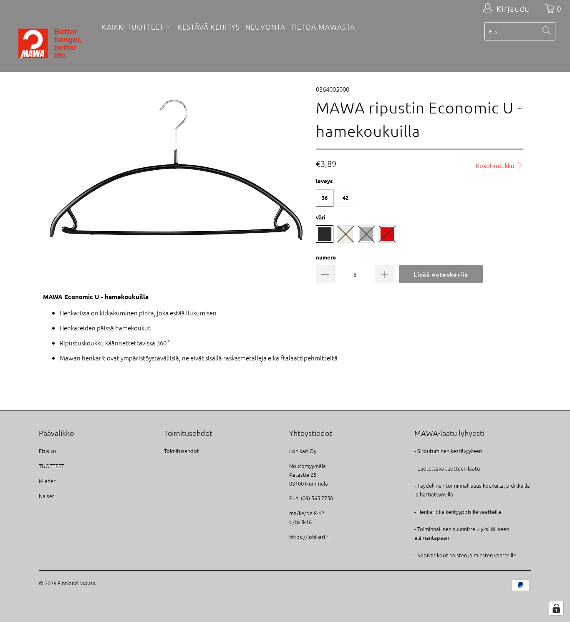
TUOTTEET (51, 466)
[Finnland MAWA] (49, 44)
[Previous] (53, 165)
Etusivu (47, 451)
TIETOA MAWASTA (323, 26)
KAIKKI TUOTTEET (133, 26)
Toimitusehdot (181, 451)
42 (345, 197)
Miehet (47, 481)
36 (325, 197)
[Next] (293, 165)
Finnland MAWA (77, 583)
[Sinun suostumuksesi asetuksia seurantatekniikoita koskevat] (556, 608)
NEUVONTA (265, 26)
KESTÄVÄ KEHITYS (209, 26)
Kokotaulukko (496, 165)
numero (326, 257)
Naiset (46, 496)
